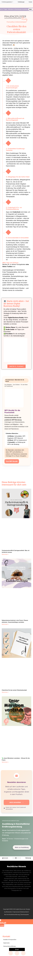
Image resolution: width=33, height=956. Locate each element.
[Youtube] (20, 903)
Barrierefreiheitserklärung (12, 914)
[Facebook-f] (6, 903)
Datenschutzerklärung (9, 946)
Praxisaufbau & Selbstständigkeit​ (16, 22)
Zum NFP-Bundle (12, 461)
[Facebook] (10, 953)
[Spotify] (26, 903)
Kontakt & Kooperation (9, 939)
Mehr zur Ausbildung (22, 847)
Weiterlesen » (5, 554)
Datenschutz (24, 912)
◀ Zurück (5, 858)
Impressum (16, 912)
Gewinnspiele (25, 914)
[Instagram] (13, 903)
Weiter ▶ (28, 858)
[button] (32, 5)
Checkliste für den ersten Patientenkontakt (14, 690)
